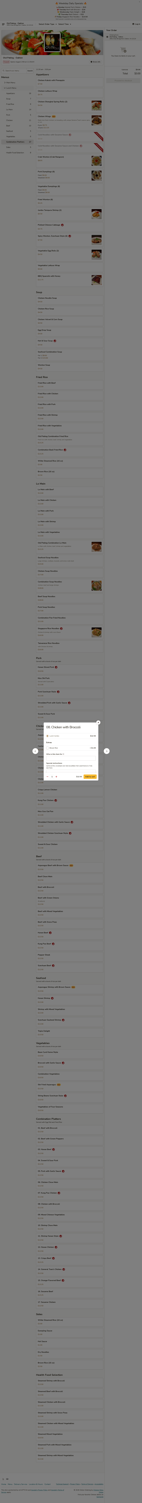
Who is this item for (54, 754)
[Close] (98, 722)
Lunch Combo (54, 736)
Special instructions (54, 763)
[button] (35, 753)
